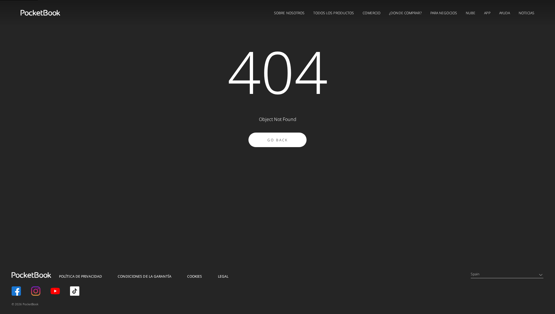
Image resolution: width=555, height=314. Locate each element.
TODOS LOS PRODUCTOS (333, 12)
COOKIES (194, 276)
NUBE (470, 12)
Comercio (371, 12)
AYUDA (504, 12)
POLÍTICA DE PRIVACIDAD (80, 276)
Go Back (277, 140)
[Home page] (40, 13)
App (487, 12)
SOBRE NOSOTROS (289, 12)
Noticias (526, 12)
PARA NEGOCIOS (443, 12)
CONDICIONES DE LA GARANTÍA (144, 276)
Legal (223, 276)
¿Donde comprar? (405, 12)
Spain (475, 274)
